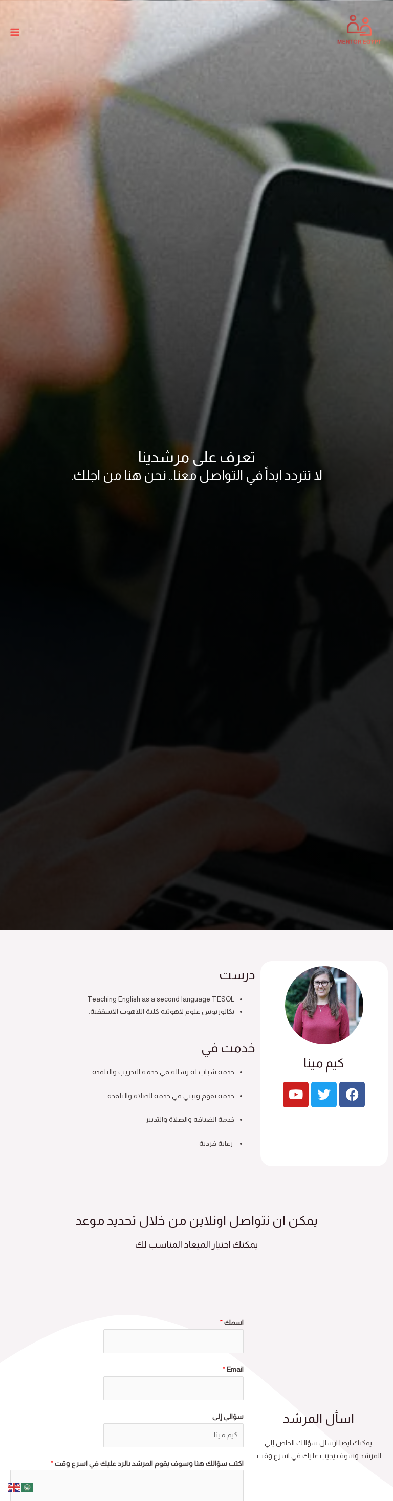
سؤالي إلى (228, 1416)
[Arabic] (27, 1486)
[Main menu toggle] (15, 32)
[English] (14, 1486)
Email (233, 1369)
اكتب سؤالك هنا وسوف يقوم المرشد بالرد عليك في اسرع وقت (147, 1463)
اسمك (232, 1322)
